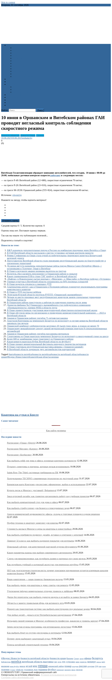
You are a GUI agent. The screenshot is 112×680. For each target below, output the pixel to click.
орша (56, 357)
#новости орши (58, 658)
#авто (11, 354)
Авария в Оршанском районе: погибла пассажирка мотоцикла (38, 334)
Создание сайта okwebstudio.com (17, 677)
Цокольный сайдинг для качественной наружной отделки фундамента (42, 547)
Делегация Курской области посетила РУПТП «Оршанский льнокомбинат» (44, 294)
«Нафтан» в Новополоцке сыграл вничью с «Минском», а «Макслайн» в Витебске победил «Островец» (59, 279)
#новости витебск (23, 354)
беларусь (97, 658)
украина (42, 669)
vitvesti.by (17, 195)
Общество (18, 58)
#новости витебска (41, 354)
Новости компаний (22, 74)
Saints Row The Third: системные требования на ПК (32, 472)
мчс (35, 666)
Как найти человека (56, 430)
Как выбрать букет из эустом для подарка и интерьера (34, 633)
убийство (19, 670)
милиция (5, 666)
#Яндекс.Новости (15, 357)
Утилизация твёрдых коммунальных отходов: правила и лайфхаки (40, 591)
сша (100, 666)
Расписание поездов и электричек (30, 92)
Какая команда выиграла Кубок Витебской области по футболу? (39, 341)
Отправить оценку (10, 221)
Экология (17, 68)
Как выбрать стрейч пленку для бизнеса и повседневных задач (38, 508)
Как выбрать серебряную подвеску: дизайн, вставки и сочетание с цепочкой (45, 535)
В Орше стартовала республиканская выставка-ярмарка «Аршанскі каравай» (45, 347)
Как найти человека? (23, 76)
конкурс (83, 662)
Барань (69, 658)
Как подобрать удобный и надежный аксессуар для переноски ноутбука (42, 564)
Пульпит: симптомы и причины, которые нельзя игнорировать (38, 466)
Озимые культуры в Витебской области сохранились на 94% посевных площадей (47, 281)
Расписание (13, 84)
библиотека (6, 662)
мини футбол (14, 666)
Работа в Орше (14, 94)
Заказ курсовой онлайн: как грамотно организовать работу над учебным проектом (48, 496)
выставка (48, 661)
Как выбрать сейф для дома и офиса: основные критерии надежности (41, 460)
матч (103, 662)
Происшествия (20, 61)
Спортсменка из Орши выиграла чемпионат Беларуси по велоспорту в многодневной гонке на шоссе (57, 336)
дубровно (70, 661)
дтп (63, 661)
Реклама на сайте (15, 105)
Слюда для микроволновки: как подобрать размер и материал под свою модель (46, 558)
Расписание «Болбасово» (19, 455)
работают (55, 175)
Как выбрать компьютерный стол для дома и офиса (32, 502)
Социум (40, 135)
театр (104, 666)
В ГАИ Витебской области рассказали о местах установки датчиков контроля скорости (50, 253)
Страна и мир (19, 66)
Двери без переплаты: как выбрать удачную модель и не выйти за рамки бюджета (47, 597)
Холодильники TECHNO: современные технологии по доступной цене (42, 478)
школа (73, 670)
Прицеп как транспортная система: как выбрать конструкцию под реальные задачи (48, 609)
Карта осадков (14, 102)
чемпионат (60, 670)
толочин (5, 669)
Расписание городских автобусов (29, 87)
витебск (28, 357)
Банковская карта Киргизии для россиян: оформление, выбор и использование (46, 484)
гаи (52, 357)
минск (22, 666)
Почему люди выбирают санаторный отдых (29, 639)
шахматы (67, 670)
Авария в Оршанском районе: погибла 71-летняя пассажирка (37, 318)
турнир (12, 670)
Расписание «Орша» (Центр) (21, 443)
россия (83, 666)
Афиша (10, 79)
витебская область (41, 357)
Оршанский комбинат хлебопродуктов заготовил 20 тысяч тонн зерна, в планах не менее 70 (53, 326)
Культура (17, 50)
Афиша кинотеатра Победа (20, 81)
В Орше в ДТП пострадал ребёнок (24, 292)
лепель (98, 662)
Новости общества (10, 135)
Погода (10, 100)
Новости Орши (27, 135)
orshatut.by (27, 138)
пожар (67, 666)
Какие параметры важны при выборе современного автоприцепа (39, 552)
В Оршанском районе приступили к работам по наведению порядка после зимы (47, 302)
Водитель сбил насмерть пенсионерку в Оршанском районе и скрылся (42, 274)
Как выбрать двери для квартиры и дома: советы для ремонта (37, 585)
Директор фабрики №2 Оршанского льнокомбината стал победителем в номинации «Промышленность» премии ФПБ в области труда (49, 306)
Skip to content (8, 2)
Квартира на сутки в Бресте (20, 414)
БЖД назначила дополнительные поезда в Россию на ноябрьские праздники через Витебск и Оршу (56, 250)
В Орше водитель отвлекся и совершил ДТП (29, 284)
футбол (52, 669)
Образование (19, 53)
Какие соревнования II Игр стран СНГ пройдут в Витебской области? (42, 276)
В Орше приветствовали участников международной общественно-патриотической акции (52, 310)
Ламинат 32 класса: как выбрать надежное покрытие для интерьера (40, 541)
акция (82, 658)
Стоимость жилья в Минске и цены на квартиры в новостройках (39, 529)
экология (79, 670)
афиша (87, 658)
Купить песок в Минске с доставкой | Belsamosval (31, 490)
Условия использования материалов (58, 675)
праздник (75, 666)
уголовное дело (31, 670)
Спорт (16, 63)
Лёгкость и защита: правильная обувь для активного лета (35, 603)
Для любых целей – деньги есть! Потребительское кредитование (39, 615)
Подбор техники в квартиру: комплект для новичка (32, 523)
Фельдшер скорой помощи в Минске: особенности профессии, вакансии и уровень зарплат (52, 621)
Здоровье (17, 48)
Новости (11, 45)
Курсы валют (13, 97)
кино (78, 662)
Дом (15, 55)
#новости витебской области (65, 354)
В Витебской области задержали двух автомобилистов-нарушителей (41, 349)
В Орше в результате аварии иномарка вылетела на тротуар (36, 271)
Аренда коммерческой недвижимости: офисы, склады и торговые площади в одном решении (53, 514)
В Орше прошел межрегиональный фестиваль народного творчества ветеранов (46, 344)
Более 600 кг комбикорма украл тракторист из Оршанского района (40, 339)
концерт (91, 661)
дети (59, 662)
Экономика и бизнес (23, 71)
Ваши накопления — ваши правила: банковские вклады (35, 579)
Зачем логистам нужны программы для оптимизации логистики (39, 627)
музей (29, 666)
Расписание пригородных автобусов (31, 89)
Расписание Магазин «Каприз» (22, 449)
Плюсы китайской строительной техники (27, 644)
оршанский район (56, 666)
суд (96, 666)
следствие (90, 666)
